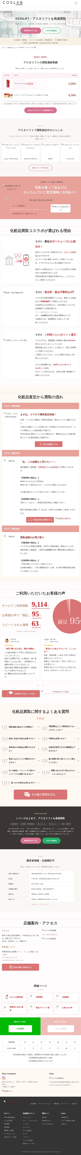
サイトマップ (65, 1103)
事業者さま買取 (9, 1130)
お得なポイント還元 (10, 1137)
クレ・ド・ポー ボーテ (30, 1120)
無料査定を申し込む (30, 30)
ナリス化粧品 (27, 1130)
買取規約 (56, 1103)
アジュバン (26, 1117)
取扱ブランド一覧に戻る (40, 168)
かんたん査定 (60, 1029)
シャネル (26, 1124)
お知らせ (64, 1124)
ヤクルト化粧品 (28, 1140)
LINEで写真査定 (51, 30)
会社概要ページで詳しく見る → (40, 904)
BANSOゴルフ (46, 1120)
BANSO (44, 1117)
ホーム (4, 47)
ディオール (26, 1127)
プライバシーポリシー (45, 1103)
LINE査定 (20, 1029)
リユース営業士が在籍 (68, 1120)
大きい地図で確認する (50, 934)
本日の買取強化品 (9, 1117)
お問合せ (74, 1103)
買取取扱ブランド (12, 47)
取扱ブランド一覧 (28, 1143)
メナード (26, 1137)
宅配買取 (41, 467)
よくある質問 (8, 1120)
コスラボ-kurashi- (47, 1124)
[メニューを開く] (76, 3)
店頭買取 (54, 467)
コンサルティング (9, 1133)
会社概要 (33, 1103)
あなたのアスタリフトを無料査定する (40, 110)
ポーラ (25, 1133)
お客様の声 (64, 1117)
